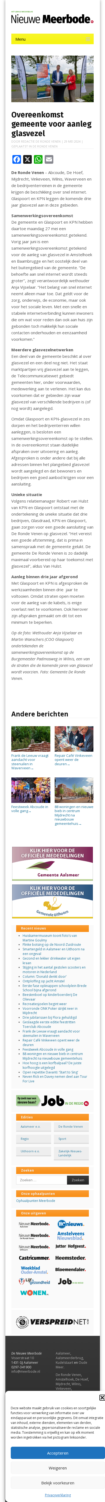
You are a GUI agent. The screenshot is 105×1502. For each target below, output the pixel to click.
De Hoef (81, 1379)
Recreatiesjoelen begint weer (45, 1004)
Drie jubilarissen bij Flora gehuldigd (50, 1017)
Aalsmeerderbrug (69, 1358)
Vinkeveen (63, 1388)
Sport (62, 1139)
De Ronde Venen (45, 146)
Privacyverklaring (58, 1495)
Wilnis (76, 1384)
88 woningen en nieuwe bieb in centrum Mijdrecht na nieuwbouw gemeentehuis (74, 815)
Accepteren (57, 1453)
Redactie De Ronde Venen (41, 141)
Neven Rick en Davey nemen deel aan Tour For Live (55, 1078)
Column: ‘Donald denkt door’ (44, 976)
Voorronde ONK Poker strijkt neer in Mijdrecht (50, 1010)
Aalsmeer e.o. (31, 1126)
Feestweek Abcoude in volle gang (29, 808)
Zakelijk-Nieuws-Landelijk (70, 1153)
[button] (102, 1397)
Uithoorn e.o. (30, 1151)
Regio (25, 1139)
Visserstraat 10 (22, 1358)
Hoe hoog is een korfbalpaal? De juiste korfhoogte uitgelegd (52, 1065)
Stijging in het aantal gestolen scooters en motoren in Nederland (54, 969)
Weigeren (58, 1468)
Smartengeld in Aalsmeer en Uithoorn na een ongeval (54, 951)
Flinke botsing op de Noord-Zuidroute (52, 944)
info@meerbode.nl (25, 1371)
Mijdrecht (63, 1384)
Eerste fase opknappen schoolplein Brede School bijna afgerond (55, 988)
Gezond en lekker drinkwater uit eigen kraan (51, 960)
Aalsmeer (63, 1353)
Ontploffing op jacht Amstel (44, 981)
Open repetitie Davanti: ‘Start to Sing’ (50, 1072)
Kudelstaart (64, 1362)
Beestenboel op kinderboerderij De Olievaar (50, 997)
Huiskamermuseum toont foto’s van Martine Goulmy (50, 938)
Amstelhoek (65, 1379)
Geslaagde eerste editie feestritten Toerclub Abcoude (49, 1024)
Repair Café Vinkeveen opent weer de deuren (73, 759)
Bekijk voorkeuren (57, 1482)
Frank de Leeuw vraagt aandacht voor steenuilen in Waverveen (29, 761)
